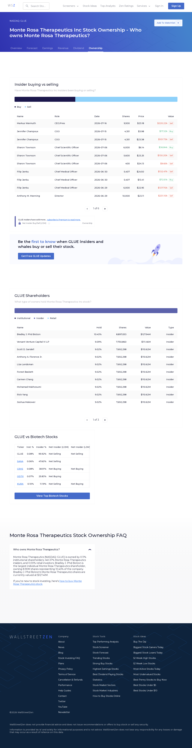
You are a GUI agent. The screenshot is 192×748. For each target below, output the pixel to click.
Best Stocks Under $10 (145, 690)
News (61, 647)
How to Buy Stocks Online (106, 696)
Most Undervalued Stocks (146, 674)
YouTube (62, 706)
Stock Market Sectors (104, 685)
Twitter (62, 701)
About (61, 641)
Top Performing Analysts (105, 641)
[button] (52, 549)
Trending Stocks (101, 658)
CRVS (20, 469)
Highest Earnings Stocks (105, 669)
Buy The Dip (139, 641)
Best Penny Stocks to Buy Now (150, 679)
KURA (20, 484)
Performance (65, 685)
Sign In (159, 6)
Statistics (97, 679)
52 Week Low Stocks (144, 663)
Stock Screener (101, 647)
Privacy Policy (65, 669)
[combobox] (36, 6)
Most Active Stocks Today (146, 669)
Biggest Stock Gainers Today (148, 647)
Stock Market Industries (105, 690)
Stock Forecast (100, 652)
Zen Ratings (126, 6)
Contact (62, 696)
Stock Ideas (90, 6)
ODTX (20, 476)
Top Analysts (107, 6)
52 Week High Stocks (144, 658)
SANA (20, 461)
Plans (61, 663)
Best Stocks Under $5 (144, 685)
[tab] (16, 48)
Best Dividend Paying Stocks (108, 674)
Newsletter (64, 712)
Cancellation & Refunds (70, 679)
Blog (60, 652)
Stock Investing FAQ (69, 658)
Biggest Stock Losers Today (148, 652)
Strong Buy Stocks (102, 663)
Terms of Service (67, 674)
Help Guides (64, 690)
